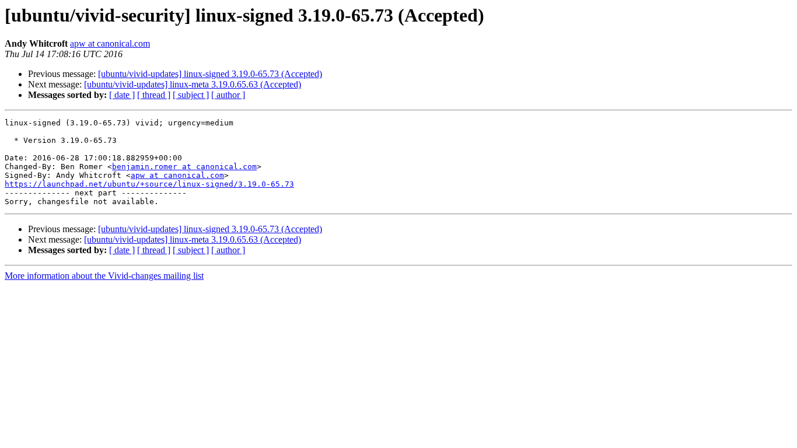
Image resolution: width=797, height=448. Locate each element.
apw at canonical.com (110, 43)
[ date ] (122, 95)
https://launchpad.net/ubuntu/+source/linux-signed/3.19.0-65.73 (149, 184)
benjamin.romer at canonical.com (184, 166)
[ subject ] (191, 95)
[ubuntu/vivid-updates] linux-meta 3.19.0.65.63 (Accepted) (192, 84)
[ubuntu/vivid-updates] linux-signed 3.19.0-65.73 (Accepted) (210, 74)
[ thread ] (153, 95)
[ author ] (228, 95)
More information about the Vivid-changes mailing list (104, 276)
